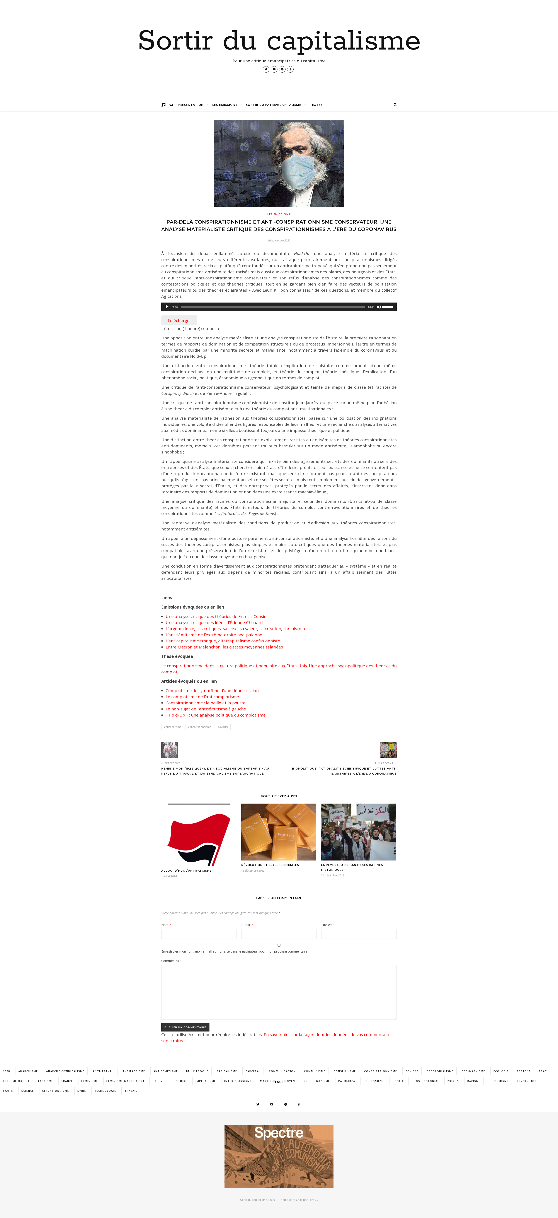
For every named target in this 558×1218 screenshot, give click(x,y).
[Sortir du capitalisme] (279, 1156)
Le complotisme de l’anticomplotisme (202, 696)
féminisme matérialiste (126, 1081)
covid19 (223, 727)
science (27, 1090)
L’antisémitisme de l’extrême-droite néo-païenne (214, 634)
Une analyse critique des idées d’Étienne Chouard (214, 622)
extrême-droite (16, 1081)
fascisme (45, 1081)
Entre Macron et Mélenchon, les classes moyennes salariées (224, 647)
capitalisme (227, 1071)
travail (130, 1090)
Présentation (191, 105)
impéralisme (206, 1081)
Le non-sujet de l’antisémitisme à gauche (206, 709)
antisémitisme (172, 727)
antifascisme (134, 1071)
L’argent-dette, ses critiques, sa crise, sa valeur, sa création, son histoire (236, 628)
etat (543, 1071)
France (67, 1081)
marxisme (268, 1081)
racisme (474, 1081)
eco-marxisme (473, 1071)
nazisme (323, 1081)
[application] (279, 307)
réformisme (499, 1081)
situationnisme (55, 1090)
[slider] (388, 306)
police (400, 1081)
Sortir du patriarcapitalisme (273, 105)
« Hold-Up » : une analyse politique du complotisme (216, 715)
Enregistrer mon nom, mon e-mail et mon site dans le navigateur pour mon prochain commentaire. (234, 951)
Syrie (81, 1090)
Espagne (524, 1071)
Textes (316, 105)
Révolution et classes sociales (270, 865)
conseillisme (345, 1071)
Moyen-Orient (296, 1081)
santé (8, 1090)
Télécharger (179, 320)
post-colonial (426, 1081)
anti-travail (103, 1071)
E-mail (247, 924)
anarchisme (28, 1071)
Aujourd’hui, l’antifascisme (186, 870)
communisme (314, 1071)
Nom (166, 924)
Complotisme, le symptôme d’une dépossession (212, 690)
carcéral (253, 1071)
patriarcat (347, 1081)
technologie (105, 1090)
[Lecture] (167, 307)
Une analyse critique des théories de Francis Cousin (216, 616)
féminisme (89, 1081)
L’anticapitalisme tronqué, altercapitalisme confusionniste (223, 640)
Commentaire (171, 960)
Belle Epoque (197, 1071)
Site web (328, 924)
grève (159, 1081)
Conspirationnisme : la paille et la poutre (205, 702)
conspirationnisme (199, 727)
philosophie (376, 1081)
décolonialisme (440, 1071)
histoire (180, 1081)
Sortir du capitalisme (279, 41)
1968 (6, 1071)
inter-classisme (238, 1081)
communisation (282, 1071)
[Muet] (379, 307)
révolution (527, 1081)
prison (453, 1081)
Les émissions (224, 105)
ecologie (501, 1071)
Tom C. (312, 1200)
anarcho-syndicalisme (65, 1071)
